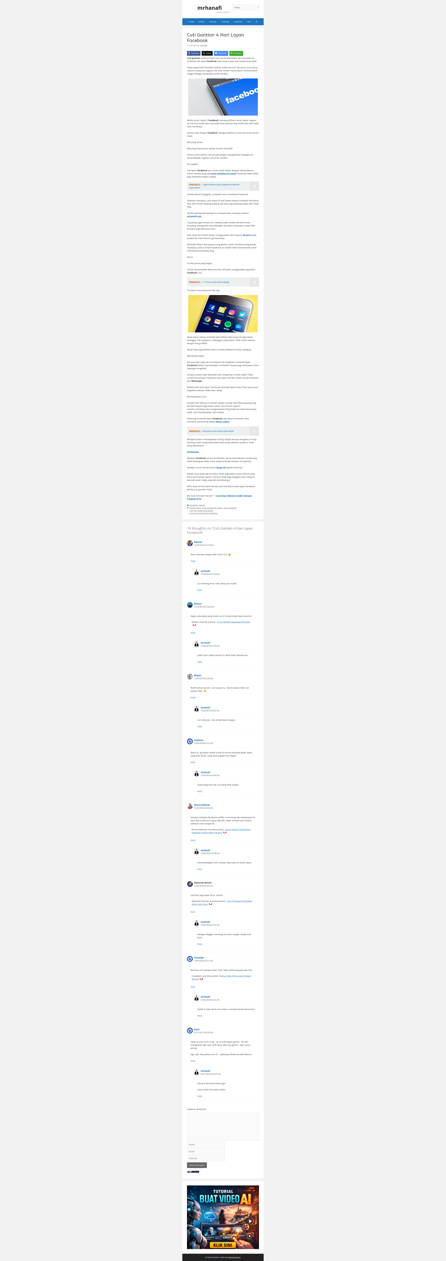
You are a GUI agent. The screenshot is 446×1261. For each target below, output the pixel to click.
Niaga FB (221, 467)
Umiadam (199, 957)
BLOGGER (194, 505)
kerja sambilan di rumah (223, 173)
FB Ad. (245, 235)
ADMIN (202, 22)
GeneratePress (234, 1257)
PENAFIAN (238, 22)
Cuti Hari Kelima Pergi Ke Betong (203, 513)
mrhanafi (209, 7)
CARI (249, 22)
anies (196, 1029)
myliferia (198, 740)
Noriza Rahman (202, 804)
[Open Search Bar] (256, 21)
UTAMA (191, 22)
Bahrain (198, 541)
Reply (193, 561)
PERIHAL (212, 22)
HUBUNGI (225, 22)
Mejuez (197, 675)
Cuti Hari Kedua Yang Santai (201, 510)
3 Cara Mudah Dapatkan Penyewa (233, 622)
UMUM (202, 505)
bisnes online (222, 421)
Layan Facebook (230, 508)
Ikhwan (198, 603)
